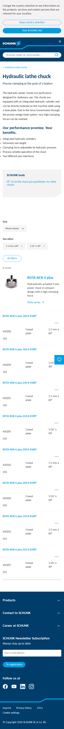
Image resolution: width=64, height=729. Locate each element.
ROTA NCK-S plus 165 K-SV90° (20, 349)
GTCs (40, 708)
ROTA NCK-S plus (40, 278)
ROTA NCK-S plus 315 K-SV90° (20, 549)
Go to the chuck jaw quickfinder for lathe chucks (31, 183)
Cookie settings (11, 713)
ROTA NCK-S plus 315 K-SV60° (20, 516)
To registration (14, 664)
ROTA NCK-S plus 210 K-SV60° (20, 383)
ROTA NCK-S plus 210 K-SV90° (20, 416)
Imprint (7, 708)
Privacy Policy (24, 708)
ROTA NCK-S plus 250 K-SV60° (20, 449)
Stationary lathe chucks (16, 67)
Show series (33, 302)
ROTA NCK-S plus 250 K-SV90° (20, 483)
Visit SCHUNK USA (32, 30)
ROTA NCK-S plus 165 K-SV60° (20, 316)
